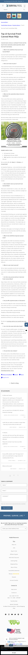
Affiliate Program (14, 554)
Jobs (14, 547)
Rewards (14, 577)
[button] (2, 5)
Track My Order (14, 601)
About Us (14, 544)
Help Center (14, 589)
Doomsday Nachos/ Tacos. (7, 370)
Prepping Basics (16, 25)
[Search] (24, 9)
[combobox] (14, 9)
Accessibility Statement (14, 570)
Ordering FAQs (14, 560)
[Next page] (17, 475)
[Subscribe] (25, 528)
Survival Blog (4, 22)
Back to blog (15, 383)
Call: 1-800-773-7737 (14, 596)
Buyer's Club (14, 551)
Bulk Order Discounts (14, 557)
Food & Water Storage (6, 25)
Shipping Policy (14, 564)
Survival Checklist (14, 580)
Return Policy (14, 567)
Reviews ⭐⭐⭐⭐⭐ (14, 573)
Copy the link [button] (6, 377)
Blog (14, 541)
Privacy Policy (4, 649)
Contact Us (14, 592)
